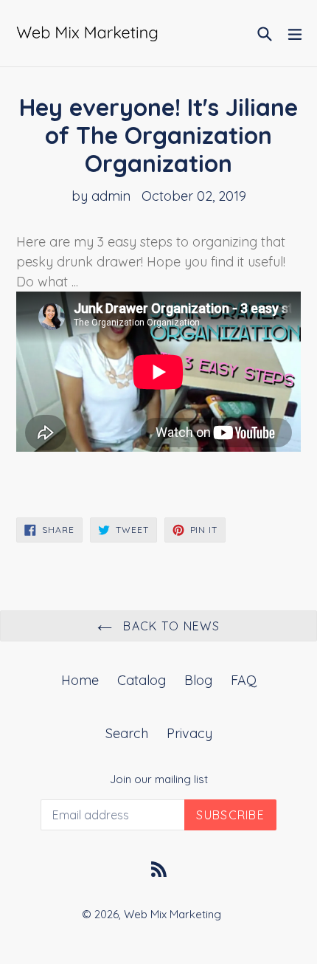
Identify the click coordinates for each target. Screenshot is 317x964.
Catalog (141, 680)
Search (126, 733)
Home (80, 680)
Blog (198, 680)
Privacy (189, 733)
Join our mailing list (159, 779)
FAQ (244, 680)
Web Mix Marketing (172, 914)
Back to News (169, 626)
